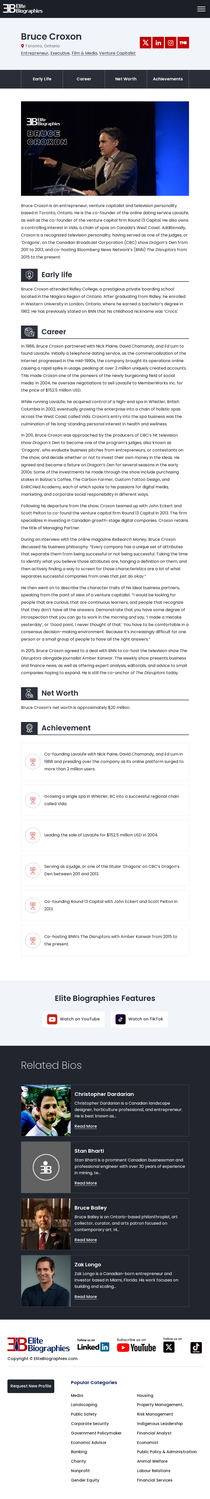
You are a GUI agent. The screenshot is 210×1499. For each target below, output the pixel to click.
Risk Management (155, 1414)
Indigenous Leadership (160, 1423)
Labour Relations (154, 1470)
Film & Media (84, 53)
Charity (78, 1461)
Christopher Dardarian (104, 1094)
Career (84, 79)
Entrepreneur (34, 53)
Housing (145, 1395)
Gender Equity (85, 1480)
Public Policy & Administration (167, 1451)
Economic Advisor (89, 1442)
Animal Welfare (152, 1461)
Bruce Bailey (91, 1207)
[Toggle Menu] (201, 8)
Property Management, (160, 1404)
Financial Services (155, 1480)
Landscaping (84, 1404)
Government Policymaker (96, 1433)
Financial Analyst (154, 1433)
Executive (60, 53)
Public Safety (84, 1414)
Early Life (42, 79)
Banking (79, 1451)
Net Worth (125, 79)
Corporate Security (90, 1423)
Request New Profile (30, 1386)
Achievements (168, 79)
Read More (86, 1126)
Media (77, 1395)
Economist (147, 1442)
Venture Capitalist (117, 53)
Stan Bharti (89, 1151)
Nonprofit (80, 1470)
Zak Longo (88, 1264)
